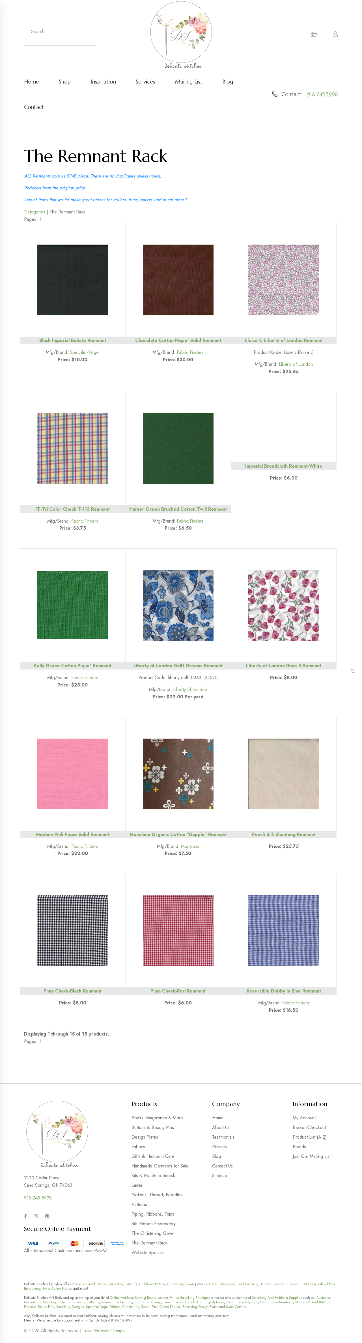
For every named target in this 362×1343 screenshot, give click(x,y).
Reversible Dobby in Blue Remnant (284, 991)
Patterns (139, 1204)
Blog (227, 81)
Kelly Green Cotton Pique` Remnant (72, 665)
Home (31, 81)
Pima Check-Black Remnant (73, 991)
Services (145, 81)
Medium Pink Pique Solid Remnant (72, 834)
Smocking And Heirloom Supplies (277, 1297)
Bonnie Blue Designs (116, 1302)
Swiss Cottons (236, 1306)
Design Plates (145, 1137)
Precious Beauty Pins (39, 1306)
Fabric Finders (190, 352)
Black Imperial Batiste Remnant (72, 340)
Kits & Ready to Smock (153, 1175)
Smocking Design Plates (200, 1306)
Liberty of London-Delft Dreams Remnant (178, 665)
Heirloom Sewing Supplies (278, 1284)
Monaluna (190, 846)
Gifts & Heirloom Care (153, 1156)
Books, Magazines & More (157, 1118)
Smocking (50, 1302)
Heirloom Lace (247, 1284)
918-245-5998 (38, 1198)
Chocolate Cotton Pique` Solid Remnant (178, 340)
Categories (34, 212)
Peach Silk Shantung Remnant (284, 834)
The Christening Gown (153, 1233)
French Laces (173, 1302)
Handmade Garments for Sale (160, 1166)
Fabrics (138, 1146)
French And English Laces (204, 1302)
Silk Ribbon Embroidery (154, 1223)
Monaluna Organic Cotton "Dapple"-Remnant (178, 834)
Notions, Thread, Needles (157, 1195)
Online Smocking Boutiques (189, 1297)
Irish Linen (308, 1284)
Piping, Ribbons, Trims (153, 1214)
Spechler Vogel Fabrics (103, 1306)
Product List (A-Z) (310, 1137)
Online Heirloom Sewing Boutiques (135, 1297)
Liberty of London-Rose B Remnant (283, 665)
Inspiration (103, 81)
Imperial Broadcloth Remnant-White (283, 466)
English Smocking (147, 1302)
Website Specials (148, 1252)
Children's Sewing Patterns (79, 1302)
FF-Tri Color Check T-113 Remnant (72, 509)
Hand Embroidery (221, 1284)
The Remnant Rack (149, 1243)
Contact (34, 107)
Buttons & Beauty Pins (153, 1127)
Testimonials (223, 1137)
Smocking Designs (70, 1306)
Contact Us (222, 1166)
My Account (304, 1118)
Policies (219, 1146)
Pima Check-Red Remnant (178, 991)
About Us (221, 1127)
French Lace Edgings (242, 1302)
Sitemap (219, 1175)
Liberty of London (296, 364)
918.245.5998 (322, 94)
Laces (137, 1185)
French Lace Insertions (276, 1302)
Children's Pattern (152, 1284)
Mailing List (188, 81)
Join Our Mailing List (312, 1156)
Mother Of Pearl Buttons (312, 1302)
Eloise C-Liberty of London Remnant (284, 340)
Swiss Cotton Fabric (56, 1288)
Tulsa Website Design (104, 1330)
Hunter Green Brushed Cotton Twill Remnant (178, 509)
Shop (65, 81)
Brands (299, 1146)
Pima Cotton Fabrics (166, 1306)
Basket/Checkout (309, 1127)
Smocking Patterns (123, 1284)
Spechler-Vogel (85, 352)
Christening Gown (180, 1284)
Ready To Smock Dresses (90, 1284)
